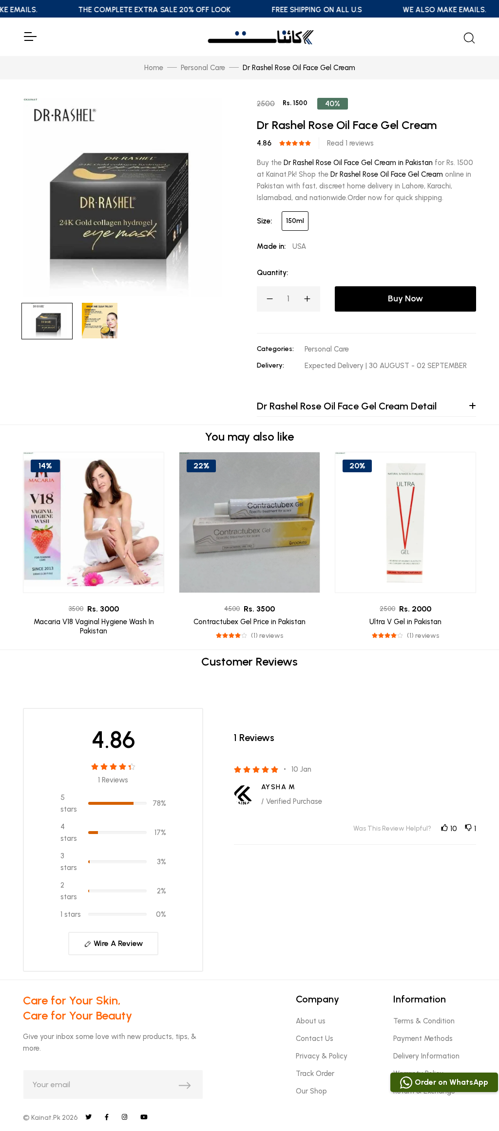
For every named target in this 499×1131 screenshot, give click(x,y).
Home (153, 67)
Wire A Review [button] (117, 943)
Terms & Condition (424, 1021)
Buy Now (405, 298)
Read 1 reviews (350, 143)
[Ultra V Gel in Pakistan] (405, 522)
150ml (295, 221)
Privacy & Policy (321, 1056)
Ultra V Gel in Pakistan (405, 621)
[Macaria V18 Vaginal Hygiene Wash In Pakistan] (93, 522)
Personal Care (203, 67)
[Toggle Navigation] (30, 36)
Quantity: (272, 272)
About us (311, 1021)
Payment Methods (423, 1038)
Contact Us (314, 1038)
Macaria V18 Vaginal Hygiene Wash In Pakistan (94, 626)
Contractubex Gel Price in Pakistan (249, 621)
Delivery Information (426, 1056)
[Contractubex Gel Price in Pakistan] (249, 522)
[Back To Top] (471, 1103)
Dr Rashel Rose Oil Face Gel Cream (386, 174)
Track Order (315, 1073)
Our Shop (311, 1091)
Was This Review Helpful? (392, 828)
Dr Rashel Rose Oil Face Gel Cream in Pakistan (358, 162)
